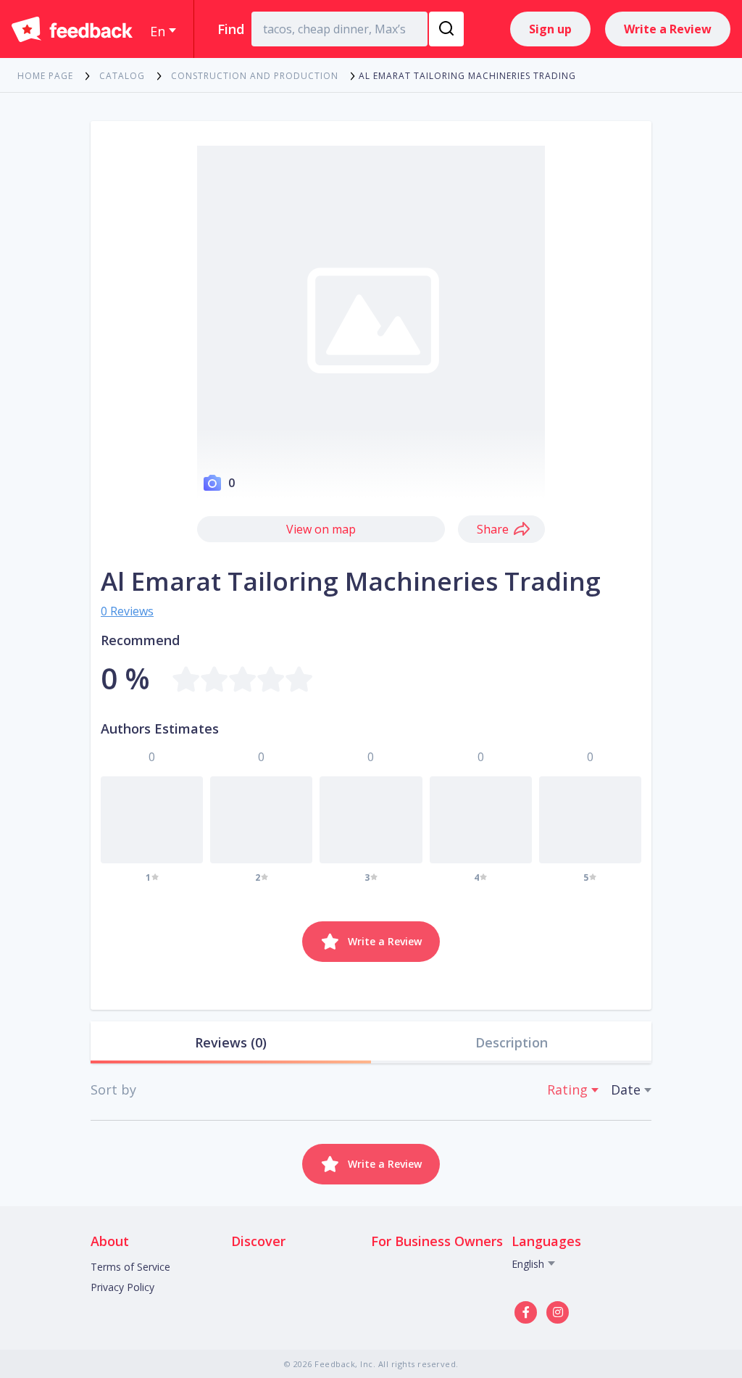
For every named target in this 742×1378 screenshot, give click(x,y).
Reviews (231, 1042)
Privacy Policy (122, 1287)
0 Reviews (127, 611)
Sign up (550, 29)
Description (511, 1042)
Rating (567, 1089)
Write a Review (668, 29)
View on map (321, 529)
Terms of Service (130, 1267)
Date (626, 1089)
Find (230, 29)
